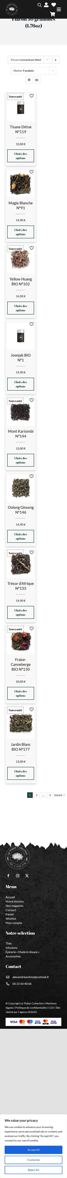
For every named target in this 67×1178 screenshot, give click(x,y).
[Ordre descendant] (55, 60)
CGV (51, 1007)
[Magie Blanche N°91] (20, 183)
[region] (33, 1146)
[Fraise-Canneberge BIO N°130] (20, 640)
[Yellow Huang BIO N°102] (20, 260)
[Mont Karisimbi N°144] (20, 412)
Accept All (34, 1149)
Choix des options (20, 156)
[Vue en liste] (36, 80)
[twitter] (27, 875)
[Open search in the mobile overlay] (34, 5)
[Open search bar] (39, 4)
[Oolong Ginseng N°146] (20, 488)
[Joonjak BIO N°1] (20, 336)
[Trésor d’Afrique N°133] (20, 564)
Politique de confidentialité (31, 1007)
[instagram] (17, 875)
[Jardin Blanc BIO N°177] (20, 723)
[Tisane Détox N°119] (20, 107)
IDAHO (32, 1011)
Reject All (33, 1169)
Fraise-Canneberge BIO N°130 (21, 664)
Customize (33, 1159)
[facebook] (8, 875)
